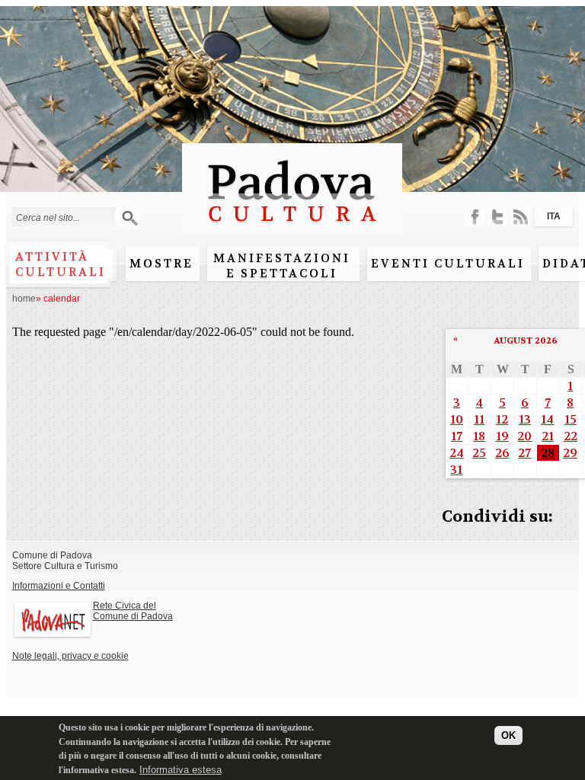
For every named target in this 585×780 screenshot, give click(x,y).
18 (479, 436)
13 (525, 419)
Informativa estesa (180, 769)
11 (479, 419)
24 (456, 453)
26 (502, 453)
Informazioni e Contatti (58, 585)
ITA (554, 216)
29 (570, 453)
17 (456, 436)
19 (502, 436)
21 (548, 436)
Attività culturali (60, 264)
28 (548, 453)
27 (524, 453)
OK (508, 735)
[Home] (292, 228)
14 (547, 419)
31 (456, 470)
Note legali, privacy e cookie (70, 656)
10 (456, 419)
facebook (474, 216)
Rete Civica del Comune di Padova (133, 611)
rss (520, 216)
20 (524, 436)
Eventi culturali (448, 263)
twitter (497, 216)
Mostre (161, 263)
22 (570, 436)
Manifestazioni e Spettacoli (281, 266)
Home (24, 298)
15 (570, 419)
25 (479, 453)
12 (502, 419)
